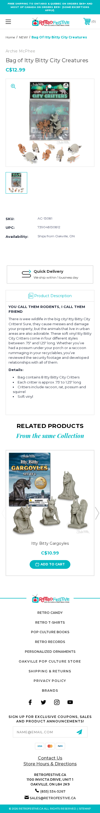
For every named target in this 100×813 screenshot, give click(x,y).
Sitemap (85, 808)
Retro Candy (50, 613)
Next (96, 513)
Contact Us (50, 758)
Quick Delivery (48, 271)
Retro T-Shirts (50, 622)
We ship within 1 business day (56, 277)
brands (50, 691)
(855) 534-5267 (52, 791)
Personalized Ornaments (50, 652)
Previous (3, 513)
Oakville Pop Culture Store (50, 661)
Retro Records (50, 642)
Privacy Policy (50, 681)
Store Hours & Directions (50, 763)
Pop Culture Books (50, 632)
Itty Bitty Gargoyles (50, 543)
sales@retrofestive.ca (53, 798)
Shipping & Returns (50, 671)
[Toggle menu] (14, 21)
